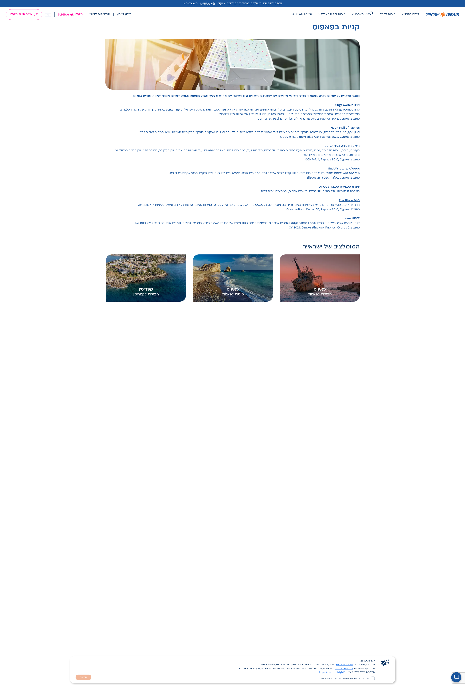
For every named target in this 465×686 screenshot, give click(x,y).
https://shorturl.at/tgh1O (332, 672)
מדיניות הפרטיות (344, 665)
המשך (83, 677)
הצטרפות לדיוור (99, 14)
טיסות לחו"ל (387, 14)
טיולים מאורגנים (302, 14)
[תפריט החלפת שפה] (48, 14)
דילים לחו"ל (412, 14)
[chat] (456, 677)
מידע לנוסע (124, 14)
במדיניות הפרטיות (344, 668)
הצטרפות (191, 3)
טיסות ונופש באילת (333, 14)
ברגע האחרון (363, 14)
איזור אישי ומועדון (21, 14)
